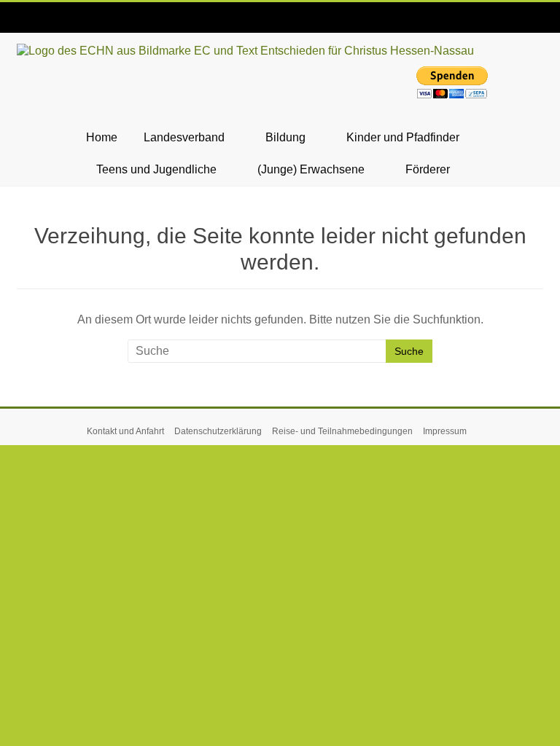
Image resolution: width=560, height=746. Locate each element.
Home (101, 137)
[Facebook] (28, 20)
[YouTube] (71, 20)
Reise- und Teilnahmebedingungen (342, 431)
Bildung (285, 137)
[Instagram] (50, 20)
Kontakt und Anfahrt (125, 431)
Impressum (445, 431)
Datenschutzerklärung (218, 431)
